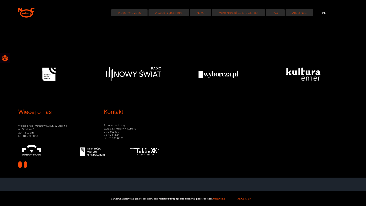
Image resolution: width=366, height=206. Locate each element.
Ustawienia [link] (219, 198)
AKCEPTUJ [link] (244, 198)
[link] (5, 58)
